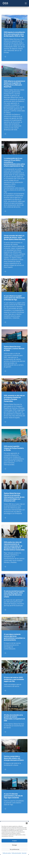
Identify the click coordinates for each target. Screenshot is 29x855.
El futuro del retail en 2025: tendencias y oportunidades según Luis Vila (14, 679)
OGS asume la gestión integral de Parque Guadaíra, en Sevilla (14, 448)
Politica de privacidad (16, 853)
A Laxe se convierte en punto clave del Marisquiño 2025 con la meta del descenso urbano (14, 594)
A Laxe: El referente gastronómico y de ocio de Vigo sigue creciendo (13, 796)
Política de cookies (7, 853)
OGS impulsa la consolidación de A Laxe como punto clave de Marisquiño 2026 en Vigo (14, 34)
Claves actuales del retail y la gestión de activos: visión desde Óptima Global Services (14, 237)
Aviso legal (24, 853)
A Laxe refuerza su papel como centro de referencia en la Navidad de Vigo (14, 298)
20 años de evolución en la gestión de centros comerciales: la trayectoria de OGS (14, 718)
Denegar (14, 845)
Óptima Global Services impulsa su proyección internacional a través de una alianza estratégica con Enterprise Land (14, 497)
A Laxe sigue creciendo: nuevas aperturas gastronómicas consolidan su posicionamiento (14, 637)
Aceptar (14, 840)
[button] (26, 823)
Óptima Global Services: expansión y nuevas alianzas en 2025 (14, 348)
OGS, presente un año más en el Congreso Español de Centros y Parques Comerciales (14, 398)
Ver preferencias (14, 849)
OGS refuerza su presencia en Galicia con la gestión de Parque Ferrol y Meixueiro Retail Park (14, 84)
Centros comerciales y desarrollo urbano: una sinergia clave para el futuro (14, 758)
